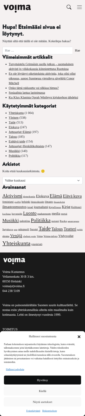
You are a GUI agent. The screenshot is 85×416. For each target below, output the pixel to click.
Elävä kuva (72, 196)
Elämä (56, 195)
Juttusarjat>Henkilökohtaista (26, 146)
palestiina (25, 221)
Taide (12, 122)
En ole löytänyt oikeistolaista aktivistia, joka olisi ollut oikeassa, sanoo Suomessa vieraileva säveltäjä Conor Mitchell (42, 78)
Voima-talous (50, 236)
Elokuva (14, 127)
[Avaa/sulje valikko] (79, 7)
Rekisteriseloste (49, 410)
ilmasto (49, 201)
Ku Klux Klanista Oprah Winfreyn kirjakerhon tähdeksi (43, 97)
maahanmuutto (44, 214)
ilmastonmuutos (14, 207)
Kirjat (66, 207)
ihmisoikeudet (37, 202)
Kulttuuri (76, 207)
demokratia (29, 196)
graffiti (17, 202)
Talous (13, 136)
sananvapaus (73, 221)
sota (15, 229)
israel (30, 207)
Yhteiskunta (16, 113)
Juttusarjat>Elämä (20, 132)
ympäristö (36, 244)
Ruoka (63, 221)
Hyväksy (42, 380)
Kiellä (42, 391)
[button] (79, 336)
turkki (80, 229)
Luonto (30, 213)
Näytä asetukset (42, 402)
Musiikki (14, 151)
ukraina (5, 236)
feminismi (8, 201)
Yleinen (14, 117)
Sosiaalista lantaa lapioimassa (27, 92)
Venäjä (16, 235)
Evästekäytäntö (33, 410)
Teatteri (70, 229)
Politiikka (15, 155)
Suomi (34, 229)
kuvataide (17, 213)
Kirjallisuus (55, 207)
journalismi (41, 207)
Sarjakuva (7, 229)
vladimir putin (29, 236)
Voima (40, 236)
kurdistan (6, 214)
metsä (64, 213)
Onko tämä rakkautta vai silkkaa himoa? (34, 88)
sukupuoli (23, 229)
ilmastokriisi (59, 202)
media (56, 213)
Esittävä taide (17, 141)
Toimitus (10, 329)
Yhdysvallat (65, 236)
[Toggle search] (69, 7)
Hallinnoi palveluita (15, 369)
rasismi (55, 221)
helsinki (26, 201)
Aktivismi (12, 195)
